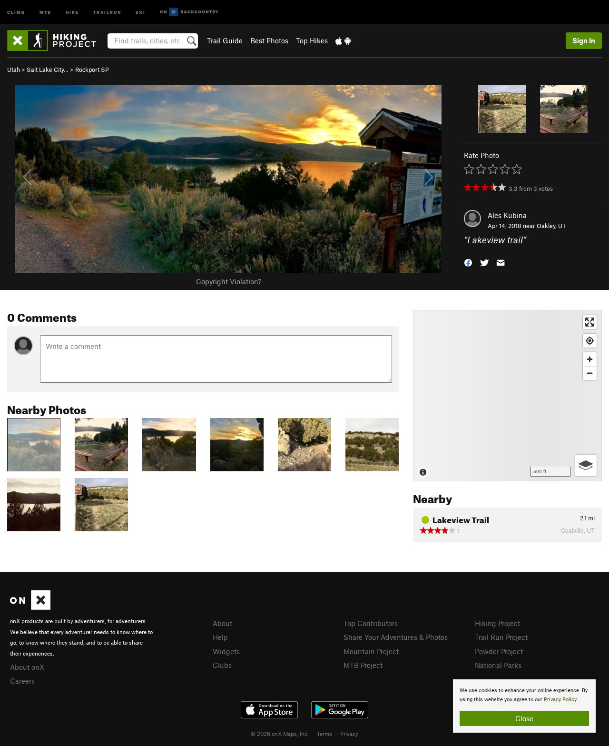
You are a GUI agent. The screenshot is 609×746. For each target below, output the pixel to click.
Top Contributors (371, 623)
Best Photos (269, 40)
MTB (45, 12)
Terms (324, 733)
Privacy (349, 733)
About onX (27, 667)
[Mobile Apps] (343, 40)
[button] (468, 262)
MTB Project (363, 665)
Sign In (583, 40)
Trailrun (107, 12)
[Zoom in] (590, 359)
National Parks (498, 665)
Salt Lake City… (48, 69)
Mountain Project (371, 651)
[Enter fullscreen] (590, 322)
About (222, 623)
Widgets (226, 651)
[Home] (56, 40)
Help (220, 637)
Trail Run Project (501, 637)
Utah (13, 69)
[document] (524, 706)
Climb (16, 12)
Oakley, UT (551, 225)
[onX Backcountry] (189, 12)
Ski (141, 12)
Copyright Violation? (228, 281)
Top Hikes (312, 40)
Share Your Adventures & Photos (396, 637)
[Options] (586, 465)
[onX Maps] (30, 607)
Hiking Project (497, 623)
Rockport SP (92, 69)
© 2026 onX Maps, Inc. (280, 733)
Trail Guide (225, 40)
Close (524, 718)
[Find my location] (590, 341)
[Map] (507, 395)
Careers (22, 680)
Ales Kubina (507, 215)
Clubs (222, 665)
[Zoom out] (590, 373)
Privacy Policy (560, 699)
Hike (72, 12)
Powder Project (499, 651)
